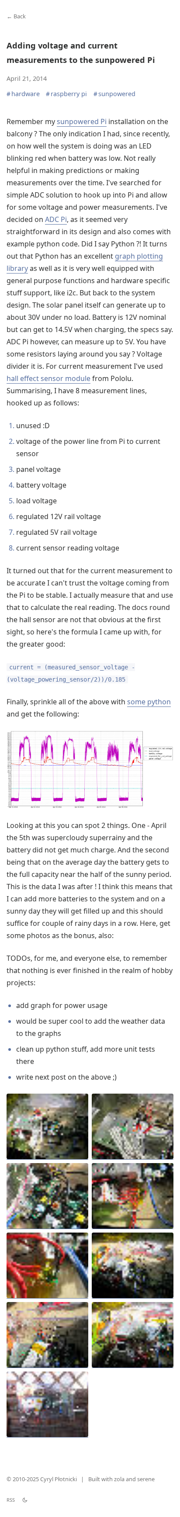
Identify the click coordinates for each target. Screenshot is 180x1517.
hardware (23, 94)
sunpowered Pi (82, 121)
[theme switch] (25, 1500)
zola (119, 1479)
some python (149, 702)
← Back (16, 16)
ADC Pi (56, 219)
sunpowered (114, 94)
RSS (11, 1499)
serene (146, 1479)
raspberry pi (66, 94)
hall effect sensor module (48, 378)
